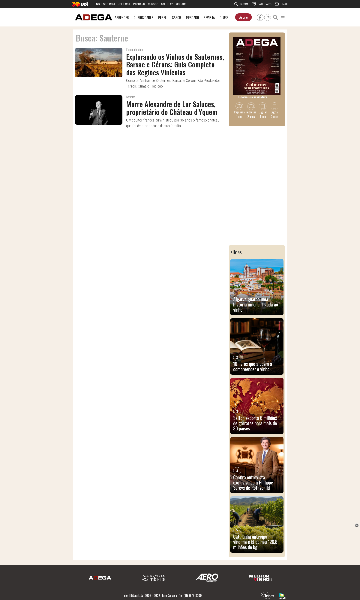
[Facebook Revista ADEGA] (260, 17)
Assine (243, 17)
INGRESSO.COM (105, 4)
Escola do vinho (134, 49)
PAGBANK (139, 4)
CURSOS (153, 4)
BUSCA (244, 4)
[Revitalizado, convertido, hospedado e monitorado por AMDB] (282, 596)
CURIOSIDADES (143, 17)
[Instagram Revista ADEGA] (267, 17)
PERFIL (162, 17)
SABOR (176, 17)
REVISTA (209, 17)
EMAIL (284, 4)
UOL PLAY (167, 4)
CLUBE (224, 17)
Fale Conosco (169, 595)
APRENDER (122, 17)
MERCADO (192, 17)
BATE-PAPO (265, 4)
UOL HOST (124, 4)
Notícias (130, 97)
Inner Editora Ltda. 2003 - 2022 (141, 595)
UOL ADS (181, 4)
